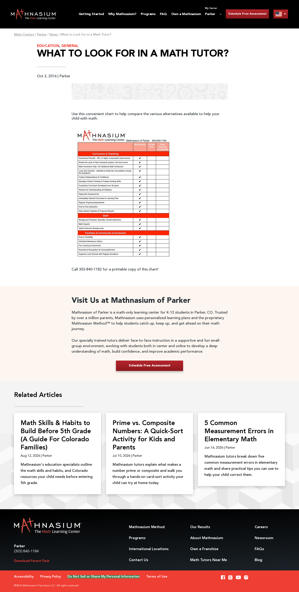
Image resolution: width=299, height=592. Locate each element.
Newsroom (264, 538)
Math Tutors (208, 560)
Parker (42, 34)
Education (48, 46)
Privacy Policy (50, 576)
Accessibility (24, 576)
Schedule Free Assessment (247, 13)
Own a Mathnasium (186, 14)
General (70, 46)
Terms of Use (156, 576)
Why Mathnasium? (122, 14)
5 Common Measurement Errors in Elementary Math (239, 431)
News (53, 34)
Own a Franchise (204, 549)
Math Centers (24, 34)
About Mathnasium (206, 538)
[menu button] (280, 14)
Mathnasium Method (147, 527)
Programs (148, 14)
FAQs (259, 549)
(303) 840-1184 (26, 551)
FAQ (163, 14)
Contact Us (138, 560)
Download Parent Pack (31, 561)
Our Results (200, 527)
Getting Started (91, 14)
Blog (258, 560)
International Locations (149, 549)
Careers (261, 527)
